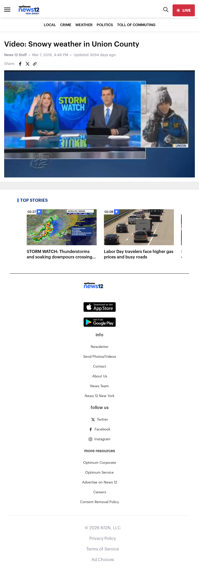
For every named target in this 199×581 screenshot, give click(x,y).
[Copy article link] (35, 64)
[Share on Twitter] (27, 64)
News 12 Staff (15, 55)
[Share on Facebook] (20, 64)
